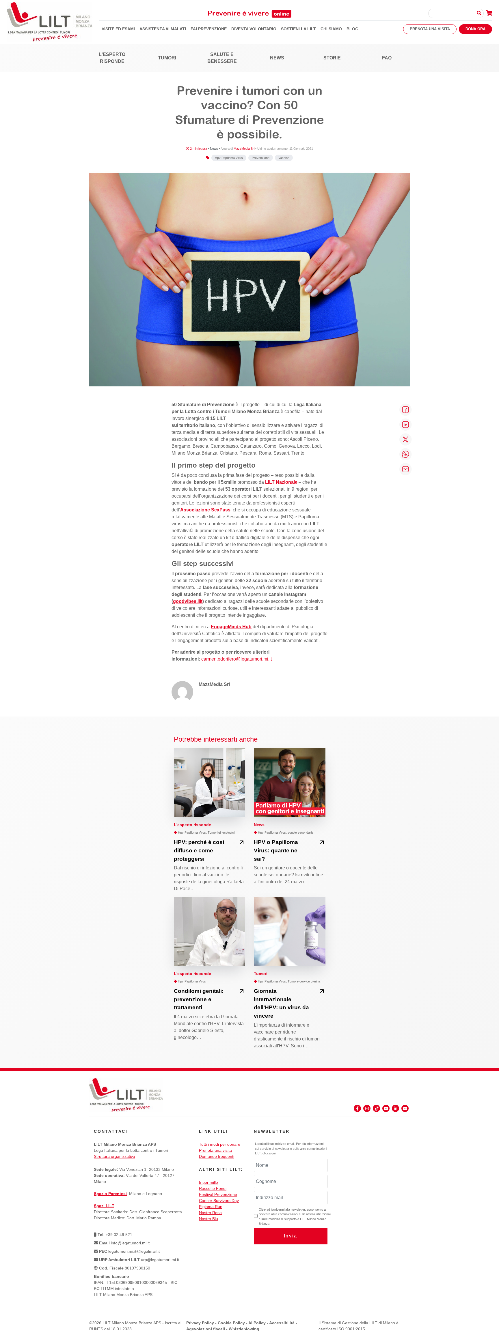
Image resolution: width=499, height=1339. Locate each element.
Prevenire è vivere (248, 13)
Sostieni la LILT (298, 29)
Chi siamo (331, 29)
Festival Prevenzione (218, 1194)
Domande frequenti (216, 1156)
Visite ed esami (118, 29)
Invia (290, 1235)
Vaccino (283, 158)
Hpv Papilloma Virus (229, 158)
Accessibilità (282, 1323)
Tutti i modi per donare (219, 1144)
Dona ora (475, 29)
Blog (352, 29)
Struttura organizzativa (114, 1156)
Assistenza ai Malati (162, 29)
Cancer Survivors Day (219, 1200)
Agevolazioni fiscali (205, 1329)
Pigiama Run (210, 1206)
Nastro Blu (208, 1218)
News (277, 57)
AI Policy (257, 1323)
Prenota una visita (430, 29)
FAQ (387, 57)
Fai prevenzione (209, 29)
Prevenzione (260, 158)
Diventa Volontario (253, 29)
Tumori (167, 57)
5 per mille (208, 1182)
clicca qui (268, 1153)
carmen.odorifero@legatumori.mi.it (236, 659)
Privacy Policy (200, 1323)
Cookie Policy (231, 1323)
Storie (332, 57)
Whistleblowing (244, 1329)
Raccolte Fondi (212, 1188)
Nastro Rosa (210, 1212)
